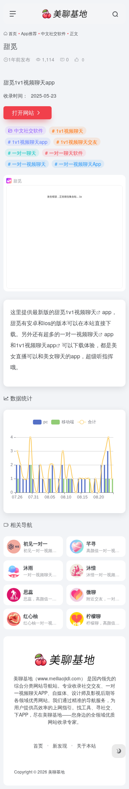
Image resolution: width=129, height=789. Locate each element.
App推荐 (29, 33)
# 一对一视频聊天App (78, 163)
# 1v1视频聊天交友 (76, 141)
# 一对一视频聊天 (27, 163)
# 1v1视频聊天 (67, 130)
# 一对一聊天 (22, 152)
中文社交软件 (53, 33)
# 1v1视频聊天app (27, 141)
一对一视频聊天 (79, 334)
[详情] (59, 546)
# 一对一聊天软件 (64, 152)
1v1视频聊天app (36, 345)
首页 (13, 33)
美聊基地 (56, 772)
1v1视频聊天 (80, 312)
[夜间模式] (119, 751)
